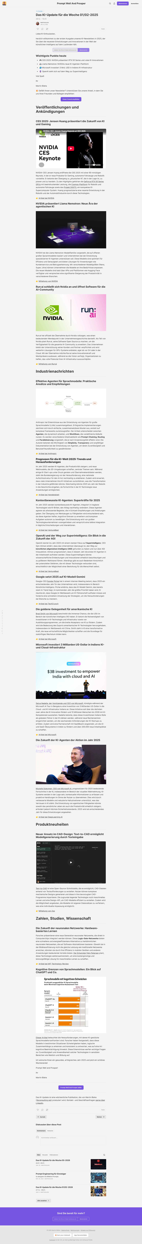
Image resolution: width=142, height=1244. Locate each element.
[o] (71, 862)
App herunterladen (80, 1235)
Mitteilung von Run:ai (48, 364)
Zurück (42, 1117)
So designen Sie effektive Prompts (47, 1176)
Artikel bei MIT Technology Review (54, 964)
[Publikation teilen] (114, 3)
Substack (52, 1240)
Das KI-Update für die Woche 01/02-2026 (54, 1187)
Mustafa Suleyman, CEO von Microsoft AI (53, 789)
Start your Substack (63, 1235)
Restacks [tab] (50, 1131)
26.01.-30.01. (40, 1163)
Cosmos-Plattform (79, 184)
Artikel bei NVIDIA (46, 198)
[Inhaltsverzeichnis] (2, 622)
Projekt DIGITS (70, 187)
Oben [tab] (38, 1155)
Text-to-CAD (41, 888)
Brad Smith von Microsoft (47, 614)
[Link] (33, 55)
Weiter (99, 1117)
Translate (40, 11)
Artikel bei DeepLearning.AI (50, 817)
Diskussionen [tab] (54, 1155)
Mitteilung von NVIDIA (48, 281)
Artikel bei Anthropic (48, 453)
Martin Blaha (44, 22)
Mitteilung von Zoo (47, 911)
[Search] (110, 3)
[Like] (38, 29)
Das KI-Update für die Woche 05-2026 (53, 1160)
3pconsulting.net (44, 1100)
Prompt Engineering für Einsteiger (51, 1174)
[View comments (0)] (42, 29)
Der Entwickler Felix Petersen (86, 953)
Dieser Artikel (42, 1038)
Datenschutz (65, 1230)
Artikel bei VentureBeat (49, 530)
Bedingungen (75, 1230)
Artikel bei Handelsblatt (49, 495)
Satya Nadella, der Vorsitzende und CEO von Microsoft (59, 703)
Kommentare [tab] (41, 1131)
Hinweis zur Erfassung (88, 1230)
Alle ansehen (42, 1201)
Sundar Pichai (53, 581)
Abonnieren (123, 3)
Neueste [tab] (45, 1155)
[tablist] (45, 1131)
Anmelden (135, 3)
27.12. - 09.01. (41, 1190)
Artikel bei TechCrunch (48, 604)
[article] (71, 1164)
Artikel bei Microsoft (47, 639)
